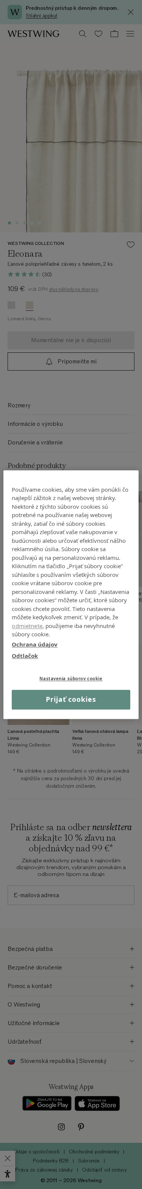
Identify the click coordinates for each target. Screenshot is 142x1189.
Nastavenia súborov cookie (70, 678)
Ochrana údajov (35, 644)
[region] (70, 594)
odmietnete (27, 626)
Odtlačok (25, 655)
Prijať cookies (71, 699)
